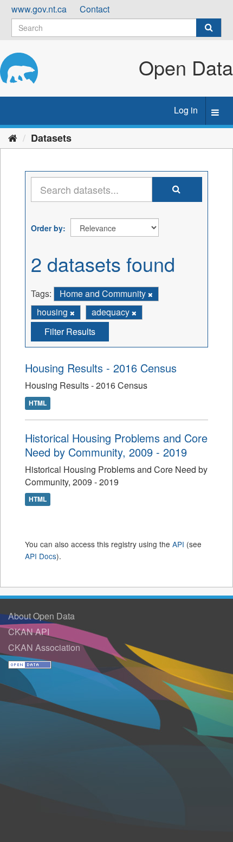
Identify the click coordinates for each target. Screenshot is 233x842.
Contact (94, 9)
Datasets (51, 138)
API (178, 544)
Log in (186, 110)
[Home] (12, 137)
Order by (47, 228)
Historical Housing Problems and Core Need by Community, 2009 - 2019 (116, 445)
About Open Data (41, 616)
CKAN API (28, 631)
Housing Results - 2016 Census (101, 368)
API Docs (40, 555)
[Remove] (150, 294)
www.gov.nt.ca (39, 9)
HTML (38, 403)
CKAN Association (44, 647)
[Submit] (208, 27)
